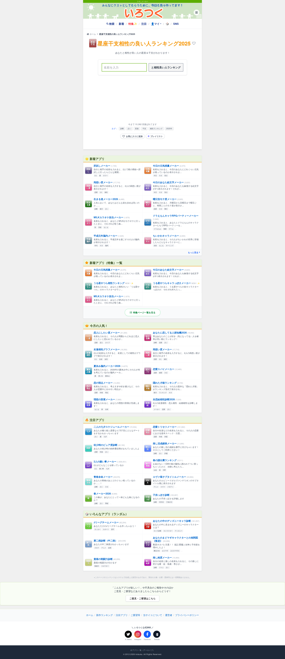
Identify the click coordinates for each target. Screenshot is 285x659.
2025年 (169, 128)
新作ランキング (104, 615)
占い (129, 128)
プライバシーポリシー (187, 615)
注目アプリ (122, 615)
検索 (111, 24)
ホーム (92, 33)
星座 (137, 128)
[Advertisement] (142, 99)
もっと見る (193, 252)
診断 (122, 128)
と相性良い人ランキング (166, 67)
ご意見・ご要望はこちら (142, 598)
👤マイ (155, 24)
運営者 (168, 615)
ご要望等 (135, 615)
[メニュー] (197, 12)
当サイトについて (152, 615)
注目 (144, 24)
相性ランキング (156, 128)
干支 (144, 128)
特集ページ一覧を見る (144, 312)
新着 (121, 24)
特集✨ (132, 24)
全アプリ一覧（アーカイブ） (142, 650)
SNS (176, 24)
